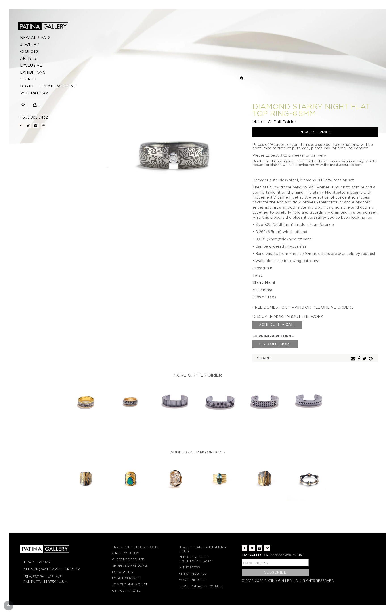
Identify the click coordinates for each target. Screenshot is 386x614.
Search (28, 79)
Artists (28, 58)
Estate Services (126, 578)
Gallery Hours (125, 553)
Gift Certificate (126, 590)
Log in (26, 86)
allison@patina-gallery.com (51, 569)
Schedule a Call (277, 324)
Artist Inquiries (192, 573)
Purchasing (122, 572)
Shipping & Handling (129, 565)
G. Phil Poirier (282, 121)
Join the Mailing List (129, 584)
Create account (58, 86)
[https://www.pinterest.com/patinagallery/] (43, 125)
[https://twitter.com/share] (365, 359)
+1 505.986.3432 (33, 117)
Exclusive (31, 65)
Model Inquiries (192, 580)
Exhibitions (32, 72)
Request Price (315, 132)
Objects (29, 51)
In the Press (189, 567)
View (86, 402)
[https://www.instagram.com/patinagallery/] (36, 125)
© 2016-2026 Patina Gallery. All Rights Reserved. (288, 580)
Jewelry (29, 44)
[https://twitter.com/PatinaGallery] (28, 125)
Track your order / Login (135, 547)
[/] (43, 26)
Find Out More (275, 344)
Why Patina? (34, 93)
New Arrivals (35, 38)
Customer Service (128, 559)
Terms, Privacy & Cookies (201, 586)
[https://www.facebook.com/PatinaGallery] (20, 125)
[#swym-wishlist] (23, 105)
